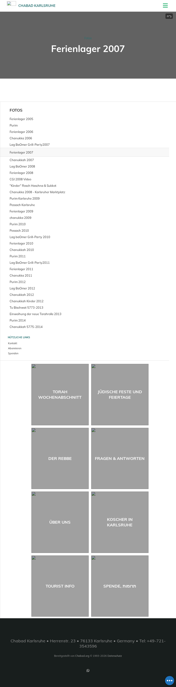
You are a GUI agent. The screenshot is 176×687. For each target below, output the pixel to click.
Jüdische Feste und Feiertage (120, 394)
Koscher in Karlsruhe (120, 522)
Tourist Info (60, 586)
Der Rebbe (60, 458)
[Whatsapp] (88, 670)
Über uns (60, 522)
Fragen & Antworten (120, 458)
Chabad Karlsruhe (36, 5)
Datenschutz (114, 655)
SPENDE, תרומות (119, 586)
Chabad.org (82, 655)
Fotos (88, 38)
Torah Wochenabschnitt (60, 394)
